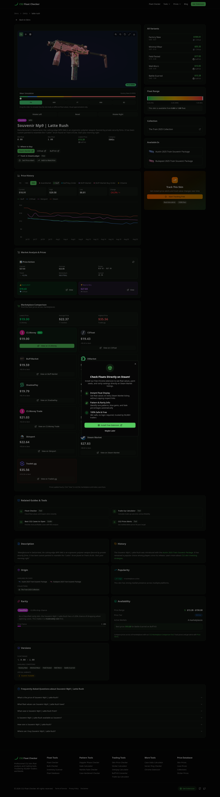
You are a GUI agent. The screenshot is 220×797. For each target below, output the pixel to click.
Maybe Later (110, 431)
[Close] (135, 364)
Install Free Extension (110, 425)
